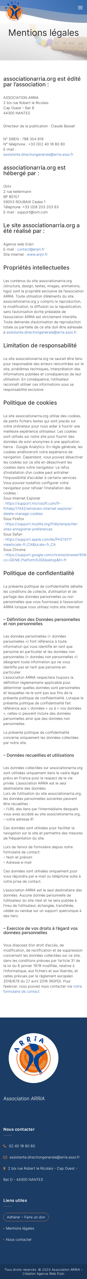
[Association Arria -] (19, 11)
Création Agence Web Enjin (43, 1273)
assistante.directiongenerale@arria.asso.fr (38, 154)
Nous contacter (19, 1239)
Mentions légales (20, 1228)
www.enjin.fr (37, 254)
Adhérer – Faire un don (26, 1217)
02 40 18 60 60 (22, 1146)
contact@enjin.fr (31, 249)
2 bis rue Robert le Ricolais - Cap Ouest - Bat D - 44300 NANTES (40, 1174)
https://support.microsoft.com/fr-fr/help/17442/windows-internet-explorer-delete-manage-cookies (38, 508)
